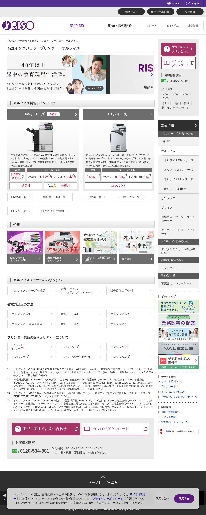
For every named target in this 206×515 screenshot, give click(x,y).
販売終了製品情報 (52, 211)
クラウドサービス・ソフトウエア (178, 231)
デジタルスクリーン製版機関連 (178, 251)
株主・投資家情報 (160, 12)
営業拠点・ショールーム (176, 283)
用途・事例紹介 (169, 411)
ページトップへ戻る (103, 482)
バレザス (166, 141)
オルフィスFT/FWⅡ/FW (26, 323)
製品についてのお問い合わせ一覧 (179, 396)
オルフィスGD (119, 313)
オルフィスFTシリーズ (178, 169)
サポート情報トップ (172, 381)
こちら (94, 409)
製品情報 (22, 40)
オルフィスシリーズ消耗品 (28, 290)
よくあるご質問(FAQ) (172, 391)
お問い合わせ (131, 12)
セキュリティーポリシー (19, 347)
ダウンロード (168, 386)
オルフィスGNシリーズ (179, 160)
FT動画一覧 (94, 197)
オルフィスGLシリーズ (178, 179)
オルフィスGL (70, 313)
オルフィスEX (70, 323)
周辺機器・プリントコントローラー (178, 218)
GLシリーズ (18, 211)
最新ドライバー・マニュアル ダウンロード (77, 290)
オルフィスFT (18, 357)
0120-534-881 (34, 451)
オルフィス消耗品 (175, 188)
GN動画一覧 (19, 197)
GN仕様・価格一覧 (54, 197)
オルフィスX (118, 323)
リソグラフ (168, 198)
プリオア (166, 207)
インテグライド (171, 268)
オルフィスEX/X (118, 357)
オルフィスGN (20, 313)
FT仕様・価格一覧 (128, 197)
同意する (184, 498)
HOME (11, 40)
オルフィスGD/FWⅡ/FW (73, 357)
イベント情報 (168, 417)
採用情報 (190, 12)
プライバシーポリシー (106, 498)
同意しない (162, 498)
